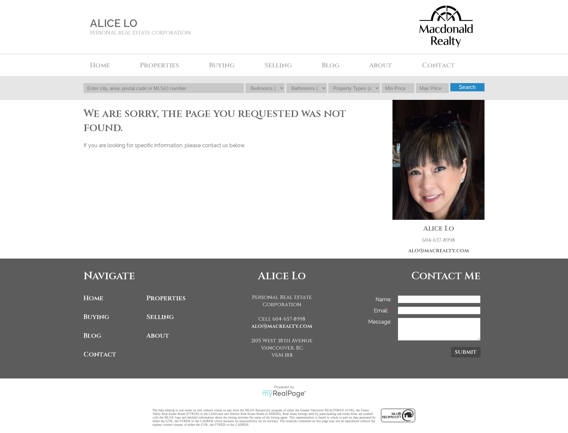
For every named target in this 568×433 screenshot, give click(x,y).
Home (100, 65)
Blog (331, 65)
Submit (466, 352)
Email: (382, 311)
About (157, 335)
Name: (383, 299)
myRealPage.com (284, 394)
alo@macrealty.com (438, 250)
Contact (438, 65)
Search (467, 87)
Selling (160, 316)
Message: (379, 322)
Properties (166, 298)
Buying (96, 316)
